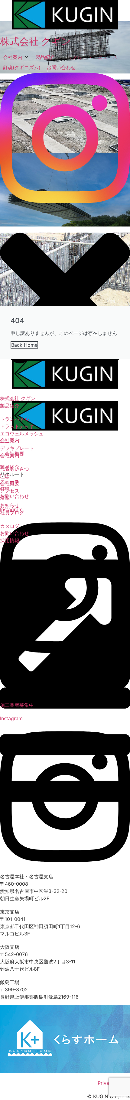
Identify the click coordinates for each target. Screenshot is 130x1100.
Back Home (24, 345)
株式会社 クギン (35, 41)
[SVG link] (65, 138)
